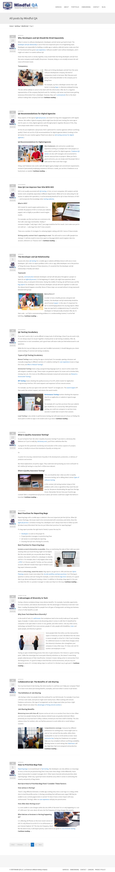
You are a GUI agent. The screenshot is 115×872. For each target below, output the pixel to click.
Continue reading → (51, 97)
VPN (20, 562)
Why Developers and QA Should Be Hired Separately (41, 38)
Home (11, 26)
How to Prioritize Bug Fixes (30, 764)
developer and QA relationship (27, 45)
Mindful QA (24, 26)
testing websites (49, 199)
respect (56, 303)
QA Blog (17, 26)
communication (29, 277)
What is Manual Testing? (35, 364)
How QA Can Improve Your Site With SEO (36, 187)
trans (72, 626)
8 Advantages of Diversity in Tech (33, 598)
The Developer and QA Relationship (33, 256)
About (66, 7)
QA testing (43, 191)
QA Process (20, 35)
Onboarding (86, 7)
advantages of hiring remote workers (49, 705)
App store (63, 577)
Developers (24, 534)
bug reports (21, 284)
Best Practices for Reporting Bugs (33, 513)
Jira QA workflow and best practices (55, 574)
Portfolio (75, 7)
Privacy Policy (100, 870)
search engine (71, 388)
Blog (103, 7)
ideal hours (71, 743)
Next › (40, 844)
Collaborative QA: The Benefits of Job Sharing (38, 681)
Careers (91, 870)
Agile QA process (41, 118)
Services (58, 7)
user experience (41, 50)
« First (12, 844)
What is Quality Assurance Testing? (33, 434)
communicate (61, 95)
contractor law (49, 738)
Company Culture (22, 595)
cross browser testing (68, 829)
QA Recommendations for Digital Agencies (36, 113)
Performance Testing (51, 394)
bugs (56, 87)
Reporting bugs (23, 769)
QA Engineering (21, 184)
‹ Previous (20, 844)
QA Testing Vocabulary (28, 332)
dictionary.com (42, 441)
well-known (37, 618)
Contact (96, 7)
